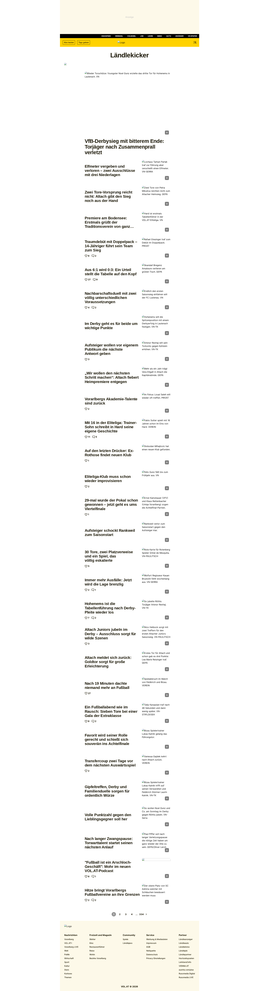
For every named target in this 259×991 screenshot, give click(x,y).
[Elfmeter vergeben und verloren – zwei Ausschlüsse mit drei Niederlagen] (156, 171)
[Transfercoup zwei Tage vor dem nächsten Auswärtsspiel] (156, 765)
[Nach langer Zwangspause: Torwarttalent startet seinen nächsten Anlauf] (156, 843)
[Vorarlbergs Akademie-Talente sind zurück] (156, 403)
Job (141, 36)
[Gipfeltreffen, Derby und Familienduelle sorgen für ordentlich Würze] (156, 791)
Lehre (150, 36)
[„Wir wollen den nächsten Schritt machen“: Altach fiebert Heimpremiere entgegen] (156, 377)
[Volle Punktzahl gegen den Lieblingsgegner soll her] (156, 817)
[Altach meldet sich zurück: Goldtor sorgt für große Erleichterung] (156, 662)
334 (141, 914)
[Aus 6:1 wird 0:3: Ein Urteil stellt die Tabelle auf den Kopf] (156, 274)
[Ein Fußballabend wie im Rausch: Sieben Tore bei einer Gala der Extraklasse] (156, 714)
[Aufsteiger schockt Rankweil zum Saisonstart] (156, 533)
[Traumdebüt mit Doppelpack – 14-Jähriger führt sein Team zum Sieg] (156, 248)
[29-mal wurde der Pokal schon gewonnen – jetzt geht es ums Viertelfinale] (156, 507)
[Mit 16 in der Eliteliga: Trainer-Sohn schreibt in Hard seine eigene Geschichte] (156, 429)
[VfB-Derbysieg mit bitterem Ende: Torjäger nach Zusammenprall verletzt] (128, 104)
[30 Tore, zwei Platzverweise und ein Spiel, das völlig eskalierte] (156, 558)
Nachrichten (70, 935)
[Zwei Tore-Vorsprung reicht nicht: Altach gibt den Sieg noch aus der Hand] (156, 197)
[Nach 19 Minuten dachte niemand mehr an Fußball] (156, 688)
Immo (159, 36)
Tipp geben (83, 42)
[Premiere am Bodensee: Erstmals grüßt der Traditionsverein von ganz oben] (156, 222)
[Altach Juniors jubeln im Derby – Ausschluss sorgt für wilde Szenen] (156, 636)
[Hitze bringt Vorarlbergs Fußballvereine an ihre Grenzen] (156, 895)
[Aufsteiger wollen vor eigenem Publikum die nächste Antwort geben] (156, 352)
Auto (168, 36)
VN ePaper (192, 36)
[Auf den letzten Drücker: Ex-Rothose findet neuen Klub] (156, 455)
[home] (130, 42)
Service (150, 935)
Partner (183, 935)
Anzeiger (179, 36)
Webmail (119, 36)
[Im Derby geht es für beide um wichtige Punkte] (156, 326)
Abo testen (69, 42)
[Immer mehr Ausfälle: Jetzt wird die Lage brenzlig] (156, 584)
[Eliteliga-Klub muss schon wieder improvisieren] (156, 481)
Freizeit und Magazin (100, 935)
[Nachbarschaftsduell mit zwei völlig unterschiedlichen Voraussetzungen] (156, 300)
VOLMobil (131, 36)
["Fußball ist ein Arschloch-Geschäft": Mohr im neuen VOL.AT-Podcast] (156, 869)
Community (129, 935)
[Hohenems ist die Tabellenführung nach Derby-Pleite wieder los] (156, 610)
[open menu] (194, 42)
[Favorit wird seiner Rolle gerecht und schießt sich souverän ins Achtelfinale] (156, 739)
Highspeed (106, 36)
